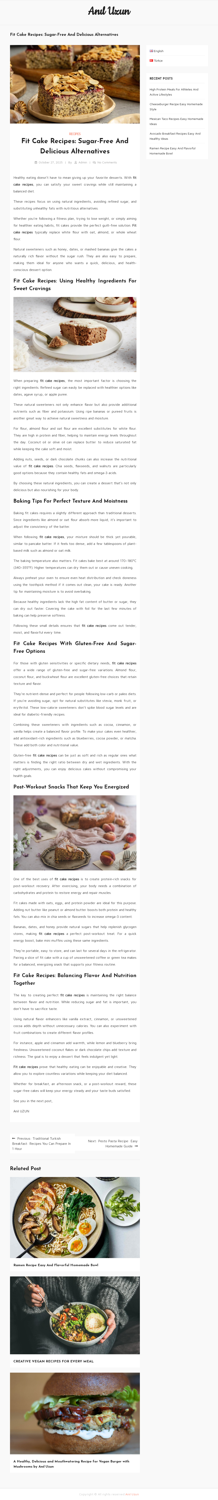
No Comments (107, 162)
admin (83, 162)
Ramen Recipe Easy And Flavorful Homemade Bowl (55, 1265)
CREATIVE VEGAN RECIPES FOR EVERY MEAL (53, 1361)
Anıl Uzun (109, 11)
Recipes (75, 134)
